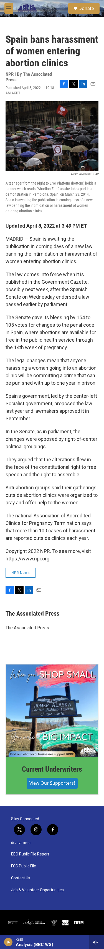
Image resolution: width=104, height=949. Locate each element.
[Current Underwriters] (52, 710)
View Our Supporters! (52, 783)
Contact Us (20, 878)
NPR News (20, 572)
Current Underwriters (52, 769)
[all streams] (96, 942)
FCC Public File (23, 866)
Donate (86, 8)
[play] (8, 942)
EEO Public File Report (30, 854)
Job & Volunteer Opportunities (37, 890)
